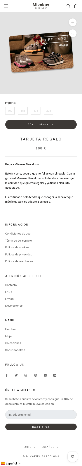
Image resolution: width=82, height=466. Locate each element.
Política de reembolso (19, 261)
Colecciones (13, 343)
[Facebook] (6, 375)
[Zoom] (73, 22)
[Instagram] (25, 375)
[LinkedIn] (54, 375)
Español (48, 447)
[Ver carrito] (76, 6)
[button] (11, 463)
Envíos (9, 298)
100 (10, 110)
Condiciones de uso (18, 233)
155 (23, 110)
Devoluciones (14, 305)
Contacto (11, 285)
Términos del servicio (18, 240)
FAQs (8, 291)
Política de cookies (17, 247)
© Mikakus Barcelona (41, 456)
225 (48, 110)
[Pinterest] (35, 375)
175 (35, 110)
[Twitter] (16, 375)
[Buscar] (68, 6)
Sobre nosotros (15, 350)
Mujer (8, 336)
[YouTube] (45, 375)
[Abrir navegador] (6, 5)
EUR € (27, 447)
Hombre (10, 329)
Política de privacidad (18, 254)
